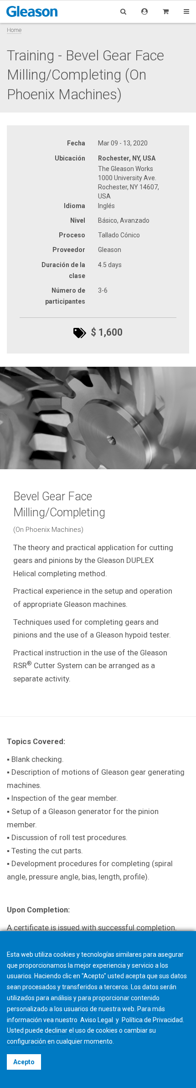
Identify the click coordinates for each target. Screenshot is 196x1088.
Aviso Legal (97, 1020)
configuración (26, 1041)
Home (14, 30)
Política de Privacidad (152, 1020)
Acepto (24, 1062)
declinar (56, 1030)
